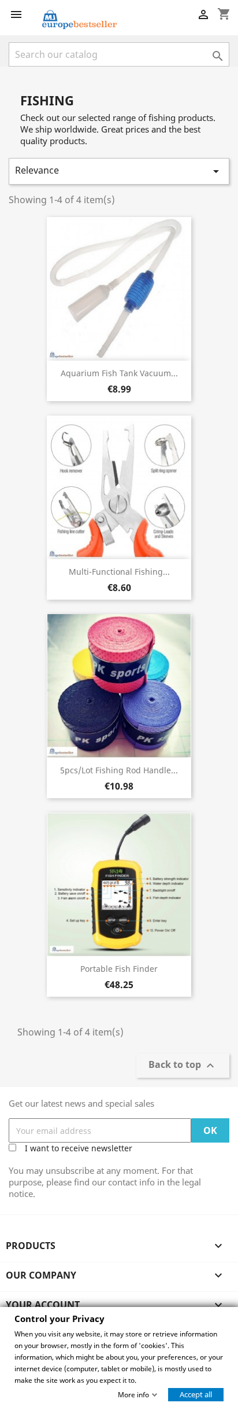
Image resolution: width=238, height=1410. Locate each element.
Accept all (196, 1394)
